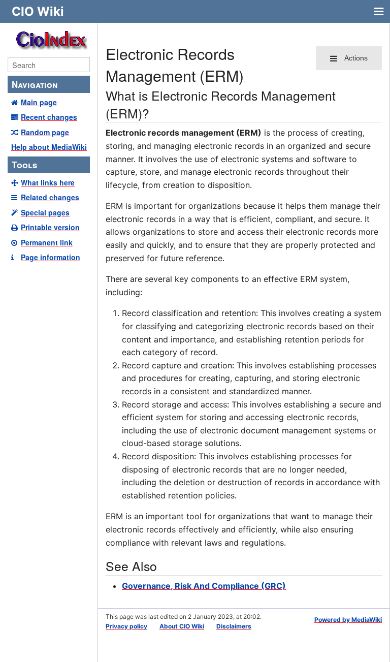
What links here (48, 182)
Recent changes (49, 117)
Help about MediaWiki (49, 147)
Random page (45, 132)
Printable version (50, 227)
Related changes (50, 197)
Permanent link (47, 242)
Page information (50, 257)
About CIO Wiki (181, 626)
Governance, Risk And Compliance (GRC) (204, 586)
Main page (39, 102)
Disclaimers (233, 626)
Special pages (45, 212)
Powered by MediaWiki (348, 619)
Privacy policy (126, 626)
